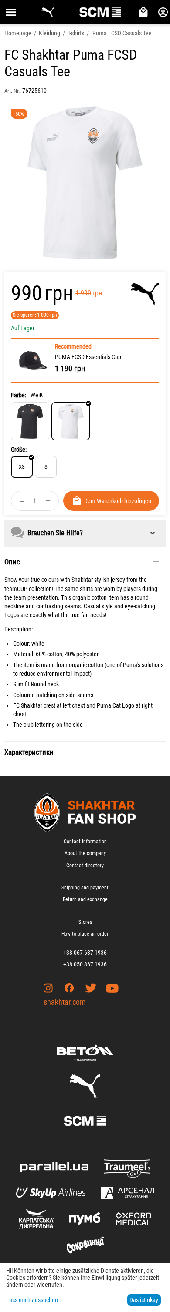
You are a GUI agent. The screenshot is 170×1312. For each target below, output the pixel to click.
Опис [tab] (12, 561)
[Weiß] (70, 421)
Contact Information (85, 842)
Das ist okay (143, 1299)
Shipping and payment (85, 888)
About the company (85, 853)
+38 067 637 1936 (85, 952)
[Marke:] (145, 294)
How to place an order (85, 934)
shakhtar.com (65, 1002)
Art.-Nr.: (12, 90)
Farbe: (18, 395)
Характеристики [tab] (29, 752)
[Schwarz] (30, 421)
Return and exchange (85, 899)
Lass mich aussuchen (32, 1299)
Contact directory (85, 865)
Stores (85, 922)
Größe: (19, 449)
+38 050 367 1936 (85, 964)
